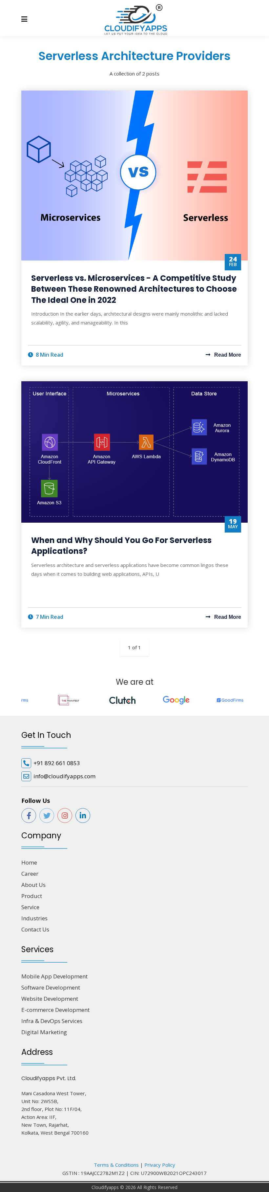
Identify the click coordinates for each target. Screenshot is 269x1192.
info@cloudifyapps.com (64, 776)
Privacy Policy (159, 1164)
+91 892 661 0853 (56, 763)
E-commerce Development (55, 1010)
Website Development (49, 998)
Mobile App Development (54, 976)
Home (29, 862)
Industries (34, 918)
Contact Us (35, 929)
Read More (227, 355)
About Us (33, 885)
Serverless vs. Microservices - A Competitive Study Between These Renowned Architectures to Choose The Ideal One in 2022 (134, 289)
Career (29, 873)
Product (31, 896)
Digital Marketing (44, 1032)
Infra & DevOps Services (51, 1021)
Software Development (50, 987)
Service (30, 907)
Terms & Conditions (116, 1164)
